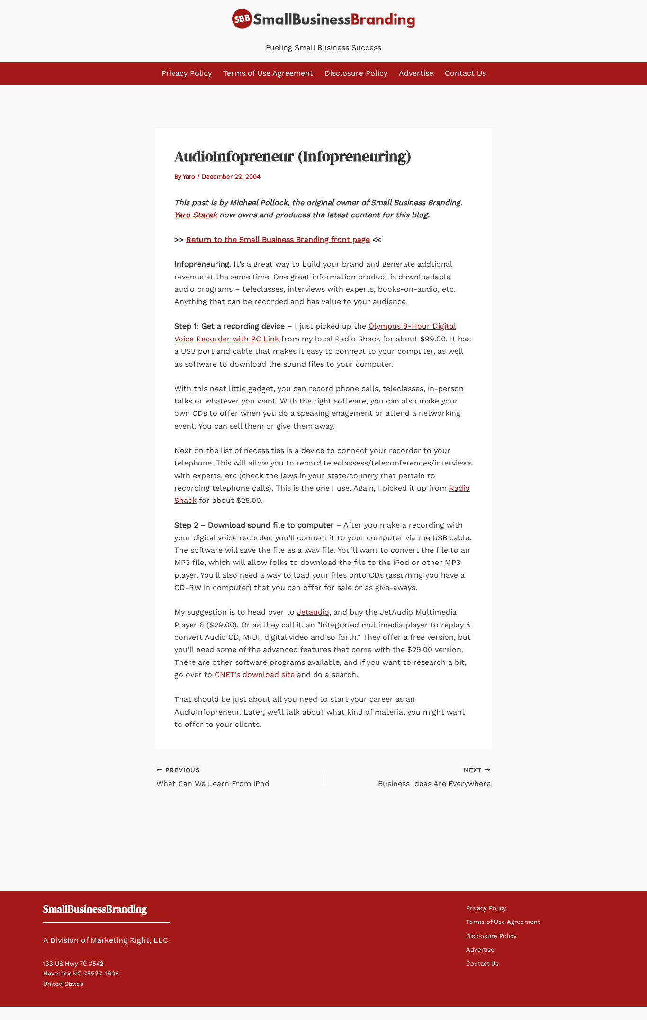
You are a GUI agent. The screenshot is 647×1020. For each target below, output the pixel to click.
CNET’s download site (255, 674)
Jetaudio (313, 612)
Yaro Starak (195, 214)
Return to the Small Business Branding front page (278, 239)
